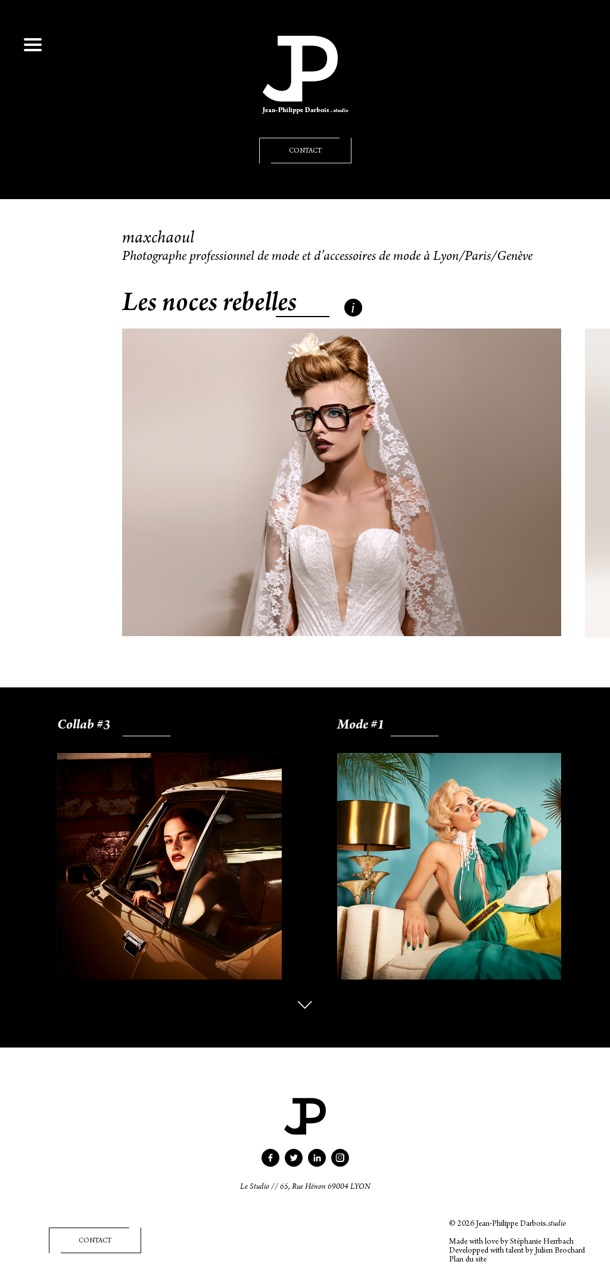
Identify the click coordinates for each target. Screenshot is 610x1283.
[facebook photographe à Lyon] (270, 1163)
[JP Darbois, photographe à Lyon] (305, 87)
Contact (305, 151)
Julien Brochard (560, 1251)
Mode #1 (360, 726)
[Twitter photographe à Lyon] (294, 1163)
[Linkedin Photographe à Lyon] (317, 1163)
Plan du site (468, 1260)
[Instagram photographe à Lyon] (340, 1163)
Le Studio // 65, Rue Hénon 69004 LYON (305, 1187)
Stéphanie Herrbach (542, 1242)
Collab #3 (83, 726)
